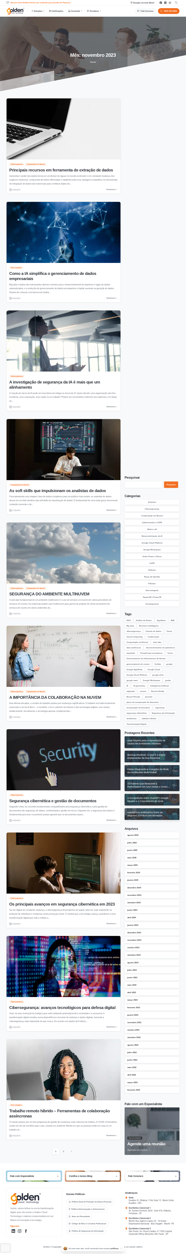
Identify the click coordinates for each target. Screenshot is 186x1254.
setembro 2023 (134, 955)
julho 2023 (132, 970)
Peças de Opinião (152, 577)
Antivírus (152, 502)
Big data (130, 626)
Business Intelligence (149, 626)
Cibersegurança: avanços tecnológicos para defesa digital (62, 1007)
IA (127, 686)
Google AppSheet (134, 669)
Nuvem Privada (133, 697)
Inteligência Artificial (159, 686)
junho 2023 (132, 977)
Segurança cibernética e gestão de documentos (52, 801)
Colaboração (153, 637)
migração (130, 691)
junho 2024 (132, 910)
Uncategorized (152, 604)
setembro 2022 (134, 1037)
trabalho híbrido (149, 718)
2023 (128, 620)
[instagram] (170, 2)
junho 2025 (132, 850)
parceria (148, 697)
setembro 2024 (134, 902)
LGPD (152, 563)
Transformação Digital (136, 724)
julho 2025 (132, 843)
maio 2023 (132, 985)
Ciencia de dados (153, 631)
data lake (157, 642)
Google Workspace (152, 550)
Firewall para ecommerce (151, 653)
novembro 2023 (134, 940)
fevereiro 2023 (133, 1007)
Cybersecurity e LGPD (152, 522)
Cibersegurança (152, 509)
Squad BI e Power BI (152, 597)
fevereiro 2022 (133, 1090)
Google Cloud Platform (152, 543)
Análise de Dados (144, 620)
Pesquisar (132, 477)
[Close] (121, 1248)
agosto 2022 (132, 1045)
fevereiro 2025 (133, 872)
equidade (130, 653)
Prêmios (152, 583)
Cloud (169, 631)
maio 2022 (132, 1067)
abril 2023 (131, 992)
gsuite (168, 680)
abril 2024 (131, 917)
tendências (131, 718)
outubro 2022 (133, 1030)
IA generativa (139, 686)
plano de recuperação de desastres (142, 702)
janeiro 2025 (132, 880)
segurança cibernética (136, 713)
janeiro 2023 (132, 1015)
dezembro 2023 (134, 932)
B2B (173, 620)
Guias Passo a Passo (152, 556)
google (169, 664)
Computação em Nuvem (152, 516)
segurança (160, 708)
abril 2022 (131, 1075)
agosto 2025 (132, 835)
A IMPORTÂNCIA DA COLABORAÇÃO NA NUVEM (55, 697)
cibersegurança (133, 631)
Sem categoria (152, 590)
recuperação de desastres (138, 708)
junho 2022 (132, 1060)
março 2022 (132, 1082)
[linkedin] (165, 2)
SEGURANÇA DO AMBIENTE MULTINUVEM (49, 594)
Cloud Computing (134, 637)
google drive (158, 675)
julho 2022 (132, 1052)
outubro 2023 (133, 947)
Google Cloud (153, 669)
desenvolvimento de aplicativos (160, 648)
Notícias (152, 570)
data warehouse (133, 648)
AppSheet (161, 620)
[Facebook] (160, 2)
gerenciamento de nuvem (138, 664)
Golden (158, 664)
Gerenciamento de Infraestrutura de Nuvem (146, 658)
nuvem (143, 691)
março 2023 (132, 1000)
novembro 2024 (134, 895)
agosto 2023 (132, 962)
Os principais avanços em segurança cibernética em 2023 (62, 904)
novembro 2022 (134, 1022)
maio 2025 (132, 858)
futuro (170, 653)
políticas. (115, 1248)
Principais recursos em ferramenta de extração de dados (61, 170)
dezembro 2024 (134, 888)
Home (93, 62)
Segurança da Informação (163, 713)
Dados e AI (152, 529)
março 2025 (132, 865)
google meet (132, 680)
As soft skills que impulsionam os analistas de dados (57, 490)
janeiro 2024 (132, 925)
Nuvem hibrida (157, 691)
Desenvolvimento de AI (152, 536)
